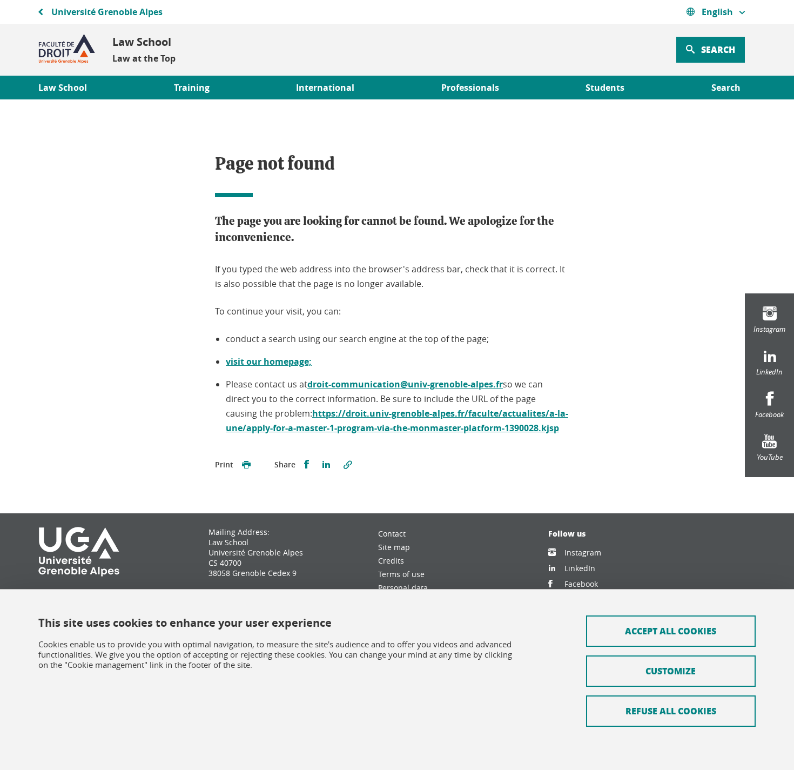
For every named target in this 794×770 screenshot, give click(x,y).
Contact (392, 533)
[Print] (246, 464)
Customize (670, 671)
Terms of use (401, 574)
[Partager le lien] (347, 464)
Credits (391, 560)
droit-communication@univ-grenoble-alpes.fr (405, 384)
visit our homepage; (269, 361)
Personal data (403, 587)
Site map (394, 547)
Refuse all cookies (670, 711)
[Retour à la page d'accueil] (66, 49)
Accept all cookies (670, 631)
